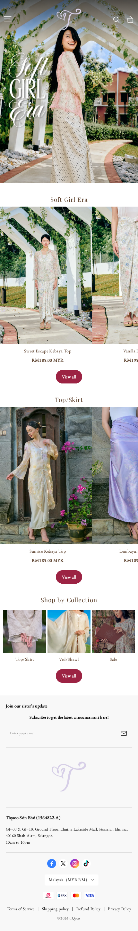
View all (69, 377)
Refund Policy (88, 908)
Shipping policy (55, 908)
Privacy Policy (119, 908)
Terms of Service (20, 908)
